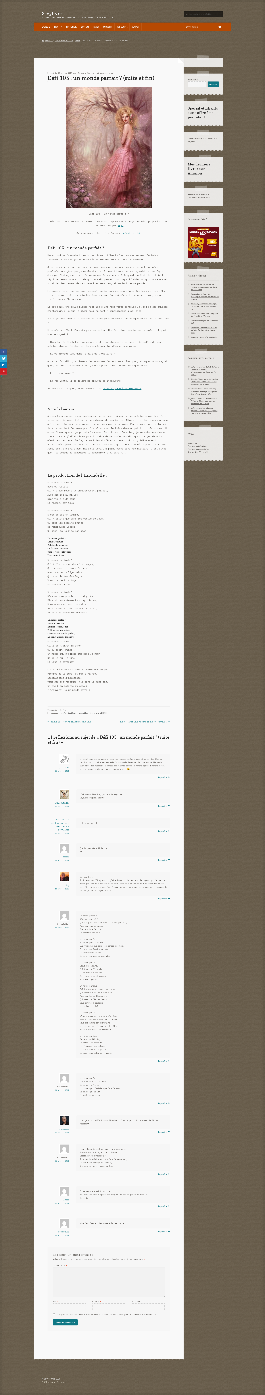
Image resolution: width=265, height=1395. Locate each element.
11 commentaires (105, 73)
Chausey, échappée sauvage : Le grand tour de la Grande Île (204, 306)
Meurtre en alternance (198, 194)
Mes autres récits (64, 41)
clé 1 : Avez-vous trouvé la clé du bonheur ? (143, 722)
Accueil (48, 41)
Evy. (120, 225)
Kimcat (66, 1200)
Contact (135, 26)
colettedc (64, 1129)
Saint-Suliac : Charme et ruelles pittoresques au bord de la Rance (204, 287)
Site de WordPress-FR (198, 452)
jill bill (64, 767)
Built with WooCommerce (54, 1382)
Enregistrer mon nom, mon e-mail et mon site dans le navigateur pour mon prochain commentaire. (107, 1315)
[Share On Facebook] (3, 352)
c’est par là (131, 233)
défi (63, 713)
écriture (72, 713)
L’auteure (46, 26)
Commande (107, 26)
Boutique (85, 26)
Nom (55, 1302)
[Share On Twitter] (3, 358)
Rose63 (66, 857)
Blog (56, 26)
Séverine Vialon (86, 73)
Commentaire (60, 1265)
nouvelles (83, 713)
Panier (96, 26)
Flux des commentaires (198, 449)
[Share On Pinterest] (3, 371)
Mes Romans (71, 26)
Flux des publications (197, 446)
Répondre (162, 777)
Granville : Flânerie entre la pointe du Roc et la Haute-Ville (204, 330)
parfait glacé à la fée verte (122, 388)
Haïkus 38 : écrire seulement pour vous (70, 722)
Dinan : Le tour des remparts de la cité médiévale (204, 315)
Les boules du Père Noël (199, 197)
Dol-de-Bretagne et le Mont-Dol (204, 322)
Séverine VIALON (98, 713)
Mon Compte (122, 26)
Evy (67, 885)
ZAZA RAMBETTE (62, 803)
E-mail (96, 1302)
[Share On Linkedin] (3, 365)
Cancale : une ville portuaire (204, 337)
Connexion (192, 443)
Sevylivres (52, 13)
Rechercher (193, 79)
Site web (136, 1302)
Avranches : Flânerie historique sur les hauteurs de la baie (205, 297)
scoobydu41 (63, 1232)
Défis (77, 41)
